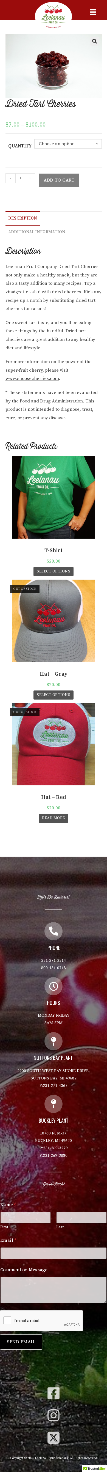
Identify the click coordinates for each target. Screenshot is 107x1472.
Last (60, 1227)
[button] (93, 12)
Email (8, 1240)
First (4, 1227)
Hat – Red (53, 797)
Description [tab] (22, 218)
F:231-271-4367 (53, 1085)
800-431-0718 (53, 968)
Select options (53, 571)
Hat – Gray (53, 674)
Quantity (20, 146)
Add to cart (59, 180)
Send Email (21, 1342)
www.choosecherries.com (32, 378)
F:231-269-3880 (53, 1155)
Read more (53, 818)
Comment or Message (24, 1270)
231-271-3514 (53, 960)
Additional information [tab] (36, 232)
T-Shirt (53, 550)
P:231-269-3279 (54, 1148)
